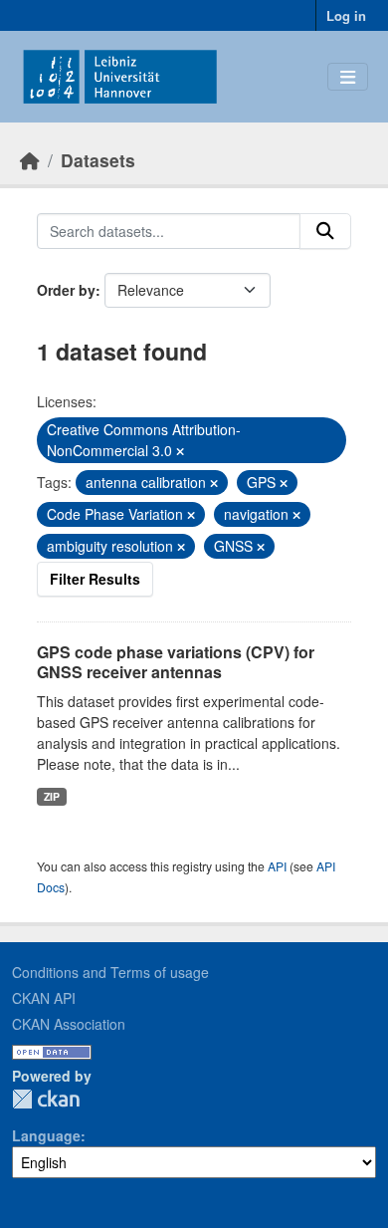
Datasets (98, 159)
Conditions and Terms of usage (110, 972)
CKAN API (44, 998)
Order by (66, 290)
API (277, 866)
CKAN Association (68, 1024)
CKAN (46, 1099)
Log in (346, 15)
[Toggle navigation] (347, 77)
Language (46, 1135)
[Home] (30, 159)
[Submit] (325, 231)
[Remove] (180, 451)
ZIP (52, 796)
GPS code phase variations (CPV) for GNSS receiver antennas (175, 662)
